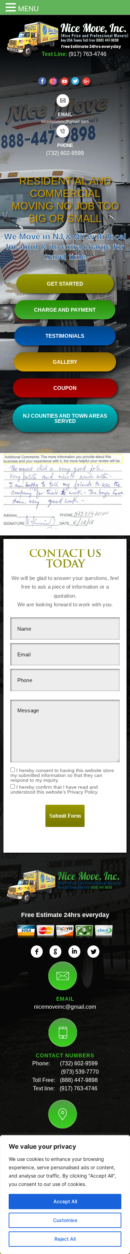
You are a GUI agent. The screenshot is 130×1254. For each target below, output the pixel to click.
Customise (65, 1220)
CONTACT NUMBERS (65, 1055)
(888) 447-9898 (79, 1080)
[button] (12, 7)
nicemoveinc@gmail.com (65, 1007)
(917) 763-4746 (87, 54)
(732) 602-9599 (79, 1063)
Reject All (65, 1239)
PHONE (65, 145)
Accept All (65, 1201)
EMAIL (65, 114)
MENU (28, 9)
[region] (65, 1194)
